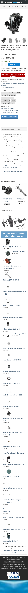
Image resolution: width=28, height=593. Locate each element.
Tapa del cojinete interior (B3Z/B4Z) (14, 348)
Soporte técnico (18, 564)
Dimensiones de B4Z (7, 108)
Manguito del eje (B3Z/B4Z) (12, 360)
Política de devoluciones (7, 568)
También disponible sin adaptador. (13, 171)
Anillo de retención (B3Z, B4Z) (13, 317)
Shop (4, 6)
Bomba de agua (5, 103)
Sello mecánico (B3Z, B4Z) (11, 329)
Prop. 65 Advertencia (17, 570)
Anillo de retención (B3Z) (11, 406)
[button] (2, 2)
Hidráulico (4, 95)
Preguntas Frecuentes (8, 564)
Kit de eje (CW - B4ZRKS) (20, 199)
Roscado (13, 100)
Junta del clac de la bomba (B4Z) (13, 465)
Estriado (11, 98)
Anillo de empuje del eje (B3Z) (12, 395)
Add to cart (14, 64)
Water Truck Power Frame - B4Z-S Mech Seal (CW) (7, 200)
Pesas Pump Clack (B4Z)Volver (13, 453)
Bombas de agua (23, 6)
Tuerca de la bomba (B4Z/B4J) (12, 488)
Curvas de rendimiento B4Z (10, 112)
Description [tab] (5, 126)
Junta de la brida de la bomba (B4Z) (14, 518)
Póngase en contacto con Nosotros (16, 566)
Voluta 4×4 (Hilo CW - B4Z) (12, 247)
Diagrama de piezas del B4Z (9, 110)
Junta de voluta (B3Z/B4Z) (11, 306)
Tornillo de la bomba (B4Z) (11, 446)
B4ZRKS (12, 103)
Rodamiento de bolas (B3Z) (11, 371)
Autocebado (4, 98)
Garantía (16, 568)
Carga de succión (6, 100)
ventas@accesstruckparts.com (14, 559)
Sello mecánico (12, 95)
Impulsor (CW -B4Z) (18, 251)
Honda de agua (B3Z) (19, 334)
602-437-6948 (21, 558)
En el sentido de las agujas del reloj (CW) (11, 92)
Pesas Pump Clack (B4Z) (11, 476)
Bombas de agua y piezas (12, 6)
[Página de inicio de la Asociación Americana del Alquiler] (13, 573)
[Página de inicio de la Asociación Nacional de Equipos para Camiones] (14, 577)
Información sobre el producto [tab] (11, 129)
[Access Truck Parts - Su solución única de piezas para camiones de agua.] (14, 2)
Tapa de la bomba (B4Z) (10, 541)
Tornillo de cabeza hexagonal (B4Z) (14, 529)
